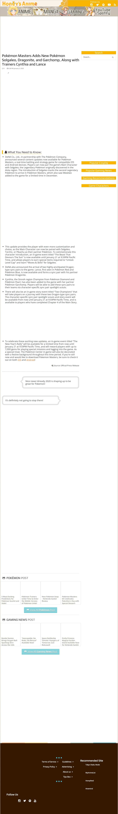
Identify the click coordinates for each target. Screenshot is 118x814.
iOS (19, 359)
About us (67, 772)
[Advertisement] (59, 34)
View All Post (42, 609)
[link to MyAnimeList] (82, 774)
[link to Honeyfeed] (82, 782)
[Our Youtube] (109, 5)
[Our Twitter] (97, 5)
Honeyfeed (90, 781)
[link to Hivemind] (82, 790)
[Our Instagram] (91, 5)
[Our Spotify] (103, 5)
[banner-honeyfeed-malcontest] (98, 135)
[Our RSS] (115, 5)
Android (30, 359)
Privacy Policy (49, 766)
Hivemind (89, 789)
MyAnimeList (90, 773)
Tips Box (67, 776)
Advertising (67, 766)
